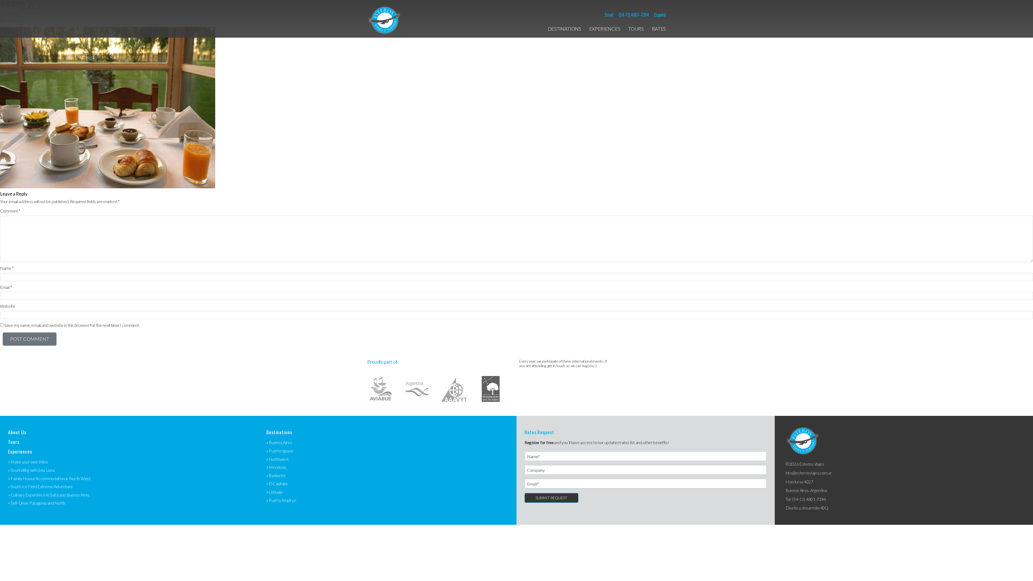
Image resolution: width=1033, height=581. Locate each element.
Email (609, 15)
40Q (824, 507)
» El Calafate (277, 483)
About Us (17, 432)
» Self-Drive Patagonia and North (36, 502)
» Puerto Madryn (281, 500)
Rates (659, 29)
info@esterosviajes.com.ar (809, 472)
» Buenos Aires (279, 442)
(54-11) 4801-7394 (634, 15)
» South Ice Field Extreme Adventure (40, 486)
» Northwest (277, 459)
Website (7, 306)
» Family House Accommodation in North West (49, 478)
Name (7, 268)
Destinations (564, 29)
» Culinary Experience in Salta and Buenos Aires (49, 494)
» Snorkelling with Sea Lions (31, 470)
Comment (10, 210)
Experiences (604, 29)
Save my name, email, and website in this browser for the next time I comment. (72, 325)
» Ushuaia (274, 491)
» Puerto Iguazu (279, 450)
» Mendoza (276, 467)
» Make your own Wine (28, 461)
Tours (635, 29)
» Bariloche (275, 475)
